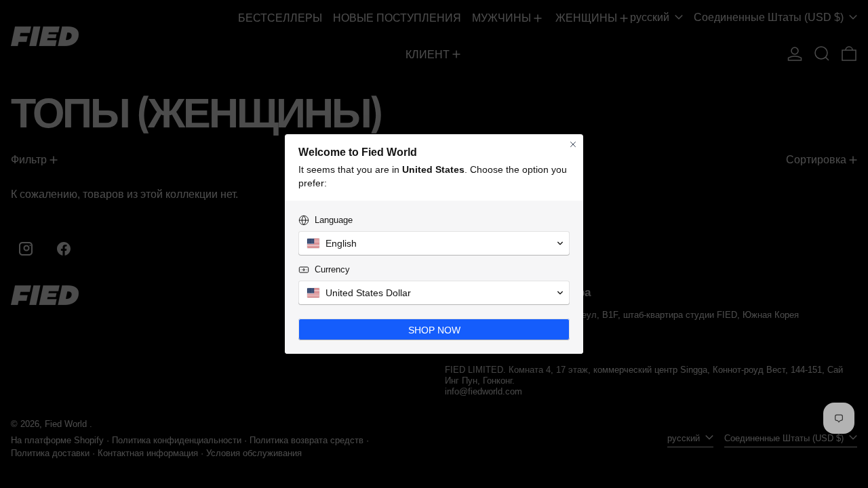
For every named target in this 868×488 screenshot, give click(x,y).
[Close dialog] (573, 144)
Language (334, 220)
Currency (332, 269)
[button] (434, 243)
